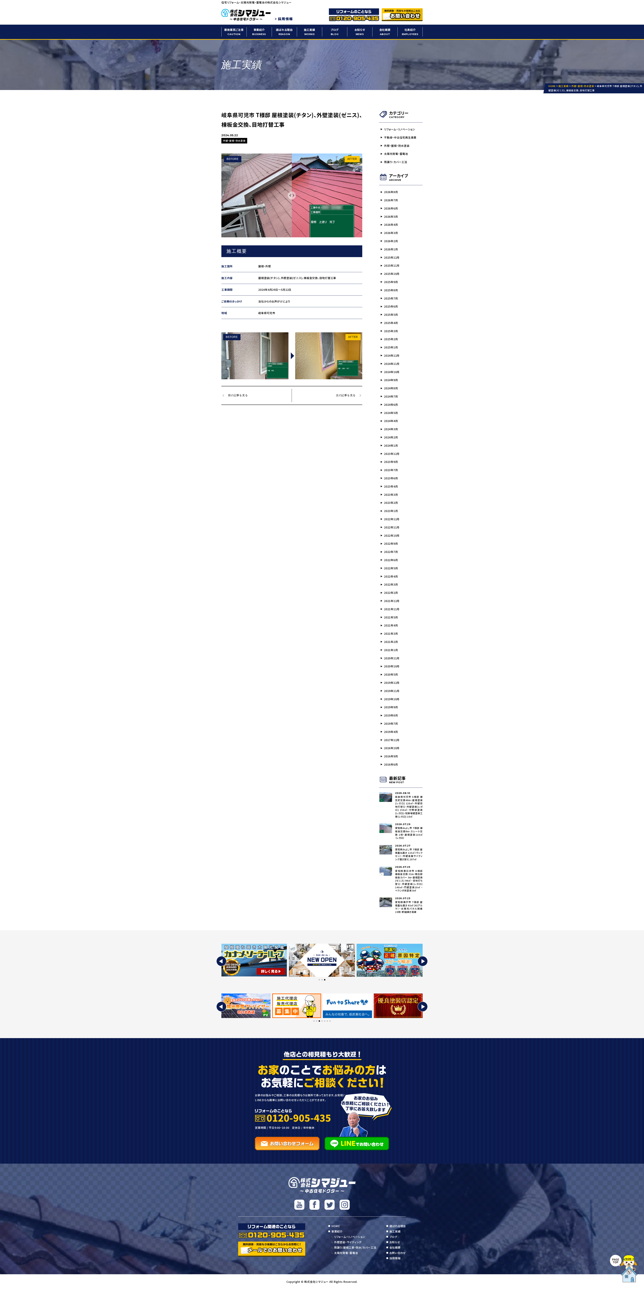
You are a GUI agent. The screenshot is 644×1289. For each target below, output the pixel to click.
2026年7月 (391, 200)
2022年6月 (391, 560)
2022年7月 (391, 552)
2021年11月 (391, 609)
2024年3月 (391, 429)
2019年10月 (391, 699)
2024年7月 (391, 396)
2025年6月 (391, 306)
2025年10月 (391, 274)
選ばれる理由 (284, 32)
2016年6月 (391, 764)
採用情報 (395, 1258)
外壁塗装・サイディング (347, 1242)
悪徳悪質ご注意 (234, 32)
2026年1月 (391, 249)
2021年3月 (391, 634)
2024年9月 (391, 380)
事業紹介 (259, 32)
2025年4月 (391, 323)
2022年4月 (391, 576)
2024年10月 (391, 372)
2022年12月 (391, 519)
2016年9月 (391, 756)
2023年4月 (391, 486)
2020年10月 (391, 666)
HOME (335, 1226)
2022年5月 (391, 568)
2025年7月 (391, 298)
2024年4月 (391, 421)
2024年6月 (391, 405)
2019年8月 (391, 715)
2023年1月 (391, 511)
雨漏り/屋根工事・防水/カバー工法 (355, 1247)
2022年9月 (391, 544)
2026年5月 (391, 217)
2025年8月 (391, 290)
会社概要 (385, 32)
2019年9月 (391, 707)
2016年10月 (391, 748)
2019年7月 (391, 724)
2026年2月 (391, 241)
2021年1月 (391, 650)
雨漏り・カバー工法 (395, 162)
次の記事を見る (346, 395)
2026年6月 (391, 208)
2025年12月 (391, 257)
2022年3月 (391, 584)
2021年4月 (391, 625)
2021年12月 (391, 601)
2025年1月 (391, 347)
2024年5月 (391, 413)
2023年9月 (391, 462)
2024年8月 (391, 388)
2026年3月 (391, 233)
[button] (221, 961)
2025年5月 (391, 315)
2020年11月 (391, 658)
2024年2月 (391, 437)
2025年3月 (391, 331)
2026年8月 (391, 192)
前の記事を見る (238, 395)
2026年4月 (391, 225)
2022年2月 (391, 593)
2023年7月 (391, 470)
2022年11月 (391, 527)
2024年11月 (391, 364)
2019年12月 (391, 683)
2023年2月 (391, 503)
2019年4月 (391, 732)
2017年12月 (391, 740)
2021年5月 (391, 617)
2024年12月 (391, 355)
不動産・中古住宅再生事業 (400, 137)
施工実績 (309, 32)
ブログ (335, 32)
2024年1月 (391, 445)
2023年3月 (391, 495)
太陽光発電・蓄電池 (396, 154)
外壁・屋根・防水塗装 (397, 146)
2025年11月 (391, 265)
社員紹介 (410, 32)
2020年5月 (391, 674)
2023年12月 (391, 454)
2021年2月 (391, 642)
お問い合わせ (397, 1253)
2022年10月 (391, 535)
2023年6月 (391, 478)
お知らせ (360, 32)
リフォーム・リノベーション (399, 129)
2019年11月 (391, 691)
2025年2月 (391, 339)
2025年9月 (391, 282)
